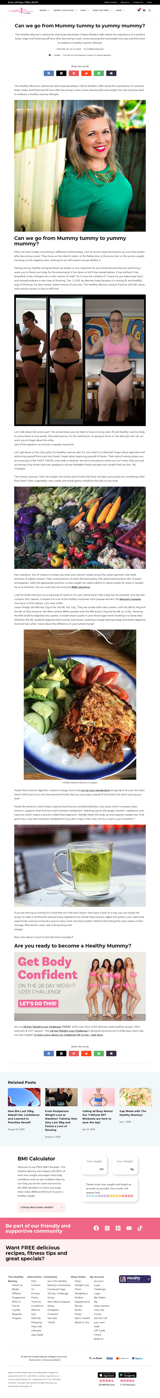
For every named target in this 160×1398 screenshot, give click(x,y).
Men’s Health (82, 1318)
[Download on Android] (127, 1375)
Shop (83, 10)
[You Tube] (129, 1228)
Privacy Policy (35, 1359)
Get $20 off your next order (100, 1322)
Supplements (82, 1301)
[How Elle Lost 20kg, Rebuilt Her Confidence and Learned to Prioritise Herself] (24, 1097)
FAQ (33, 1281)
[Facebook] (49, 73)
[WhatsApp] (99, 73)
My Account (97, 1276)
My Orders (100, 1297)
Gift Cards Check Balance (99, 1334)
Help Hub (36, 1326)
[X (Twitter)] (61, 73)
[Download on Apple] (107, 1375)
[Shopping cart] (138, 10)
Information (34, 1276)
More (119, 10)
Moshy (43, 10)
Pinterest (53, 1314)
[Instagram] (107, 1228)
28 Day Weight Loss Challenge (69, 1030)
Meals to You (82, 1322)
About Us (125, 2)
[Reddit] (86, 73)
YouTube (52, 1318)
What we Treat (101, 10)
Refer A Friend (111, 2)
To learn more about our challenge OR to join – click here (68, 1034)
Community (50, 1276)
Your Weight (125, 1161)
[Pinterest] (74, 73)
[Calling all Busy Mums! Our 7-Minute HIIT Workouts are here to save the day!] (98, 1097)
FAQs (149, 2)
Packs (78, 1314)
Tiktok (51, 1322)
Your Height (94, 1161)
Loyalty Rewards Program (17, 1314)
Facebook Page (56, 1289)
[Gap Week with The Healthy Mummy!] (136, 1097)
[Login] (144, 10)
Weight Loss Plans (63, 10)
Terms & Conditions (51, 1359)
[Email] (111, 73)
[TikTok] (140, 1228)
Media (15, 1289)
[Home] (50, 55)
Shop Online (78, 1276)
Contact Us (138, 2)
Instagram (53, 1309)
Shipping (36, 1322)
